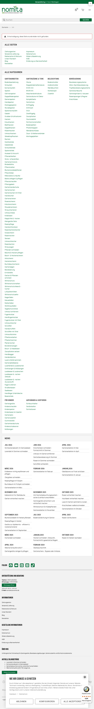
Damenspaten (10, 99)
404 (13, 27)
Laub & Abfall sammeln (13, 360)
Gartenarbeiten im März (13, 487)
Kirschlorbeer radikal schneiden (73, 505)
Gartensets (9, 415)
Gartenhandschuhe (12, 187)
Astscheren (9, 258)
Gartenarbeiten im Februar (43, 471)
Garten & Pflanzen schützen (11, 276)
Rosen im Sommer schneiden (43, 460)
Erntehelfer (9, 272)
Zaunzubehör (31, 119)
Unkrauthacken (10, 133)
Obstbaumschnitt (39, 548)
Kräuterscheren (10, 204)
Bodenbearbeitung (11, 82)
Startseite (5, 27)
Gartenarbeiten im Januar (71, 475)
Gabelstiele (9, 145)
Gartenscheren (10, 198)
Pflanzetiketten (10, 156)
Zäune (28, 82)
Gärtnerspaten (10, 93)
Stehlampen (52, 91)
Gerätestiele (9, 142)
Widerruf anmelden (9, 672)
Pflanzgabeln (9, 184)
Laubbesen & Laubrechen (14, 371)
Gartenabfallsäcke (11, 363)
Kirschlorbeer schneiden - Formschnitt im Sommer (42, 449)
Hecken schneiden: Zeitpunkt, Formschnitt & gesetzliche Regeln (45, 539)
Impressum (5, 630)
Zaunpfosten (31, 116)
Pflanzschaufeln (11, 181)
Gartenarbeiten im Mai (70, 448)
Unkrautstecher (10, 241)
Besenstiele (9, 396)
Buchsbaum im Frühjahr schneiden (17, 484)
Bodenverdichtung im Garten (43, 518)
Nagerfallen (9, 297)
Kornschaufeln (10, 88)
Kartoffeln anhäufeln (40, 464)
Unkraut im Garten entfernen (44, 454)
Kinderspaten (9, 409)
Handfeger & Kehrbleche (13, 393)
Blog (3, 615)
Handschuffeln (10, 329)
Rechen (7, 139)
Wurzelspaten (10, 108)
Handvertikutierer (11, 227)
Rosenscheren (10, 201)
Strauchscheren (11, 210)
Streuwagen (9, 247)
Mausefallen (9, 300)
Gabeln (7, 113)
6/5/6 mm (29, 88)
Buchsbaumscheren (12, 264)
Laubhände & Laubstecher (14, 366)
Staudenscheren (11, 207)
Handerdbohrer (10, 357)
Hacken (7, 119)
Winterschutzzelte (11, 294)
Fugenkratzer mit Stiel (13, 320)
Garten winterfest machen (14, 498)
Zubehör (51, 93)
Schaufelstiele (10, 148)
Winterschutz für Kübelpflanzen (44, 507)
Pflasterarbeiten (11, 337)
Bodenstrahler (53, 82)
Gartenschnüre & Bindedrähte (11, 163)
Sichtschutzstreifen (33, 122)
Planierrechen (10, 343)
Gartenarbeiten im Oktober (72, 509)
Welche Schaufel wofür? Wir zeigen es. (18, 668)
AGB (3, 639)
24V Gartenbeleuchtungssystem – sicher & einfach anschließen (45, 496)
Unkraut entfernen (11, 311)
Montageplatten (32, 136)
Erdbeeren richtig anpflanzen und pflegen (17, 472)
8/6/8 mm (29, 91)
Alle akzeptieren (73, 701)
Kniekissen (8, 215)
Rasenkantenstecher (12, 230)
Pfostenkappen (31, 128)
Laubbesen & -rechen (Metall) (12, 375)
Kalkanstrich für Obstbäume (15, 495)
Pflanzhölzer (9, 173)
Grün (28, 111)
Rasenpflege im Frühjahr (13, 481)
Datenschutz (6, 633)
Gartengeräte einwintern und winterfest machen (44, 502)
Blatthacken (9, 125)
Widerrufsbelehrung (8, 636)
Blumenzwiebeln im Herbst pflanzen (18, 518)
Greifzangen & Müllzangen (14, 368)
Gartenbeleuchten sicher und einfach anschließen (22, 666)
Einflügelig (30, 105)
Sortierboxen (31, 409)
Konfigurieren (47, 701)
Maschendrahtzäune (33, 93)
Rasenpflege (9, 224)
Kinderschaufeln (11, 406)
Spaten (7, 91)
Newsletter (5, 618)
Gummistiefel (9, 421)
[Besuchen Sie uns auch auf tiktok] (33, 565)
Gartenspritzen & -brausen (79, 93)
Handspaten (9, 102)
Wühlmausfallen (10, 306)
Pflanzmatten (10, 167)
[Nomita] (12, 10)
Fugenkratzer (9, 314)
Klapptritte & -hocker (12, 218)
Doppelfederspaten (12, 96)
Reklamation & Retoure (9, 609)
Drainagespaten (10, 105)
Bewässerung (10, 270)
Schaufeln (8, 85)
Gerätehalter (31, 406)
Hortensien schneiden (13, 538)
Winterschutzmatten (12, 283)
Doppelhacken (10, 128)
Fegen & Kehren (10, 385)
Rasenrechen (9, 235)
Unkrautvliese (10, 213)
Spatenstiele (9, 150)
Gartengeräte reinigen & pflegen (16, 551)
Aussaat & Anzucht (12, 153)
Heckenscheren (10, 261)
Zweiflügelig (30, 113)
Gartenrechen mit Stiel (13, 193)
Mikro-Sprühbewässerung (78, 85)
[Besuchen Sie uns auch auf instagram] (27, 565)
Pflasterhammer (11, 340)
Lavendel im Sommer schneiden (16, 451)
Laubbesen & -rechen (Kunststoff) (12, 380)
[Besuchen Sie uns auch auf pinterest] (22, 565)
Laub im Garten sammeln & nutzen (74, 502)
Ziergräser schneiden (12, 477)
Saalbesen (8, 390)
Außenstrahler (53, 85)
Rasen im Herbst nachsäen (72, 538)
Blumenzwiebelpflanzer (13, 170)
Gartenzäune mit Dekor (34, 96)
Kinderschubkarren (11, 426)
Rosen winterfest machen (71, 495)
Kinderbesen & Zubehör (13, 412)
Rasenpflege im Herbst (13, 521)
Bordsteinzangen (11, 346)
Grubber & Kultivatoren (13, 116)
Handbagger (9, 354)
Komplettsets (31, 99)
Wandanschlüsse (32, 130)
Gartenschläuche (75, 91)
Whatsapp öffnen (9, 585)
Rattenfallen (9, 303)
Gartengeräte (10, 403)
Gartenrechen (10, 190)
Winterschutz (10, 281)
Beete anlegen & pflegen (14, 178)
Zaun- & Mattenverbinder (35, 133)
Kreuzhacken (9, 122)
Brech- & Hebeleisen (12, 348)
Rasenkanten (9, 244)
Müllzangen (9, 429)
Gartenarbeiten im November (44, 510)
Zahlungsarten (6, 602)
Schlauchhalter (31, 403)
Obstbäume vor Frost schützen (73, 471)
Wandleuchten (53, 88)
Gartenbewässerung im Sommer (45, 457)
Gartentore (30, 102)
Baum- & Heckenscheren (14, 255)
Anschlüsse (73, 99)
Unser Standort (6, 612)
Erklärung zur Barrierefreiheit (11, 642)
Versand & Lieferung (8, 606)
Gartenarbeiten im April (70, 451)
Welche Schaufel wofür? (13, 548)
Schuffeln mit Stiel (11, 331)
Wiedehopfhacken (11, 136)
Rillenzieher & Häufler (12, 176)
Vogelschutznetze (11, 309)
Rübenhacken (10, 130)
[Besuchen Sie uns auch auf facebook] (11, 565)
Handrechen (9, 196)
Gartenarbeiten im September (16, 530)
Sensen (7, 238)
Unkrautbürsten (10, 334)
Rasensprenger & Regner (78, 96)
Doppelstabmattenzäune (35, 85)
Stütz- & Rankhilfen (12, 159)
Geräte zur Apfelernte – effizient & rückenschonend (17, 525)
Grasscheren (9, 233)
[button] (90, 3)
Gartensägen (9, 267)
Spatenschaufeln (11, 111)
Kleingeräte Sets (11, 221)
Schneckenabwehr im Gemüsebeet (17, 448)
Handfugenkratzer (11, 317)
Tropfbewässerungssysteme (79, 88)
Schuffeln (8, 326)
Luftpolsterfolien (11, 292)
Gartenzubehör (10, 418)
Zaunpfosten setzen (12, 351)
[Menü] (89, 9)
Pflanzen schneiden (12, 250)
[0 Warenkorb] (82, 9)
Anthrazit (29, 108)
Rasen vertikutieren (69, 518)
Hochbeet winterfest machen (73, 498)
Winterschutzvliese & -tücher (13, 287)
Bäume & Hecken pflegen (14, 253)
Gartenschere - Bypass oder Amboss (46, 551)
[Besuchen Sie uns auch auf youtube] (16, 565)
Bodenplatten (31, 125)
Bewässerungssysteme (77, 82)
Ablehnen (21, 701)
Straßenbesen (10, 387)
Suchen (86, 20)
